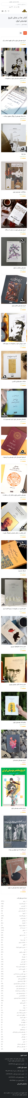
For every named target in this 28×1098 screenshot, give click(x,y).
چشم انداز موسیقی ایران (19, 722)
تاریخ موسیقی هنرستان (19, 760)
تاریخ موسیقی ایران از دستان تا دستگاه (15, 230)
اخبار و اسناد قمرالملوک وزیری (18, 646)
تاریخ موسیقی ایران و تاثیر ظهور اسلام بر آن (14, 40)
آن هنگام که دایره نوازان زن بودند (17, 850)
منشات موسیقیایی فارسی (19, 381)
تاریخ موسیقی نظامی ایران (19, 306)
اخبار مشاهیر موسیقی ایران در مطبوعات (15, 78)
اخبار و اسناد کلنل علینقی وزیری (17, 684)
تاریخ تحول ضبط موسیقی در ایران (17, 888)
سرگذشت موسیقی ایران (19, 192)
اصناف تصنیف (22, 571)
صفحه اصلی (24, 24)
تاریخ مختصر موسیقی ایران (18, 808)
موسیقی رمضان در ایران (19, 268)
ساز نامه (23, 154)
